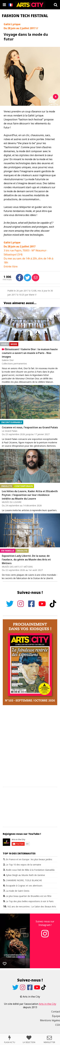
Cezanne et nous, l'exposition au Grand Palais (30, 427)
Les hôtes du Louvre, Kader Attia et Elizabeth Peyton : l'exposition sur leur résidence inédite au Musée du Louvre (30, 495)
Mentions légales (50, 1020)
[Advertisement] (30, 746)
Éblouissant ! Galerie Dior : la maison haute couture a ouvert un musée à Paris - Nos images (30, 353)
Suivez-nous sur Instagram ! (45, 923)
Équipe (56, 1016)
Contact (55, 1011)
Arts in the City (47, 1004)
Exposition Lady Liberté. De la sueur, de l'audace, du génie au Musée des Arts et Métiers (26, 559)
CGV (57, 1025)
